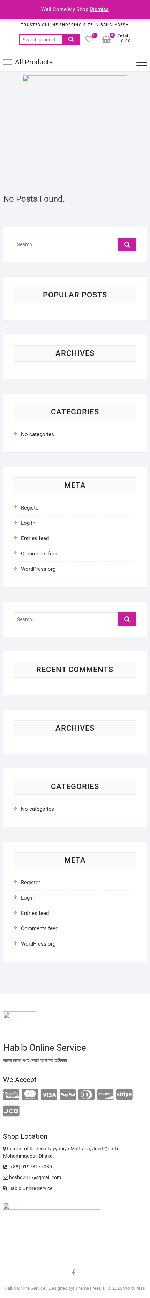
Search (71, 39)
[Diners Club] (86, 1095)
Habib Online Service (29, 1188)
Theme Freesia (90, 1288)
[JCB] (11, 1111)
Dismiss (99, 9)
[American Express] (11, 1095)
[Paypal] (68, 1095)
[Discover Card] (105, 1095)
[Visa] (49, 1095)
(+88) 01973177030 (29, 1166)
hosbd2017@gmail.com (34, 1177)
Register (30, 508)
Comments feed (39, 554)
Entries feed (35, 538)
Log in (28, 523)
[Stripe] (124, 1095)
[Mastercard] (30, 1095)
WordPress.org (38, 569)
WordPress (134, 1288)
